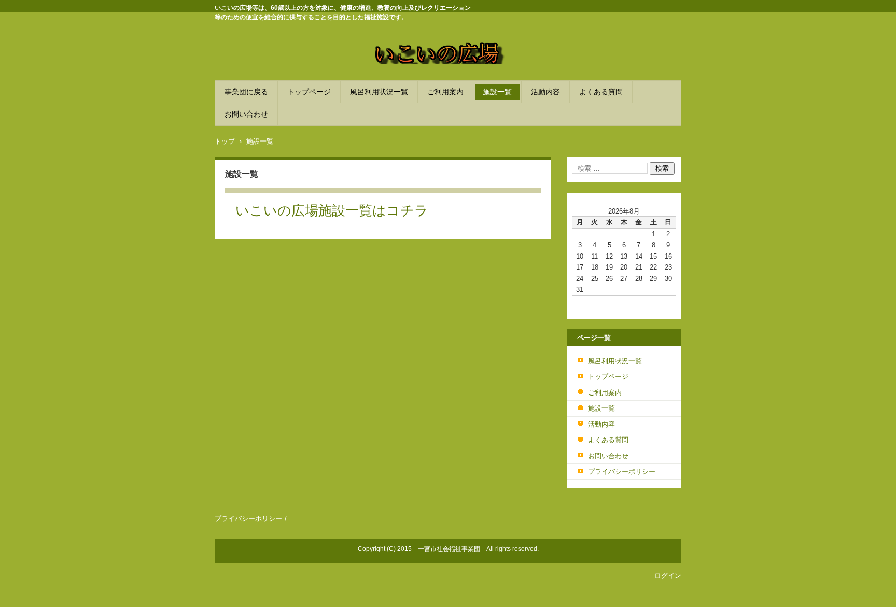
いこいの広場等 (403, 70)
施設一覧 (497, 92)
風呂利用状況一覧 (379, 92)
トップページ (309, 92)
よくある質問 (601, 92)
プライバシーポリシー (621, 471)
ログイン (667, 576)
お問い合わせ (246, 114)
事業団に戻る (246, 92)
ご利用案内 (445, 92)
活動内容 (545, 92)
